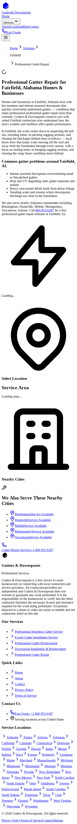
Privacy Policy (24, 690)
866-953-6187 (44, 210)
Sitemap (58, 820)
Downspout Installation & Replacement (40, 649)
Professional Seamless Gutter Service (39, 631)
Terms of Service (26, 695)
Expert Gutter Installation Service (36, 637)
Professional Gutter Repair (32, 654)
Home (14, 48)
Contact (20, 684)
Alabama (28, 48)
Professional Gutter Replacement (36, 643)
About (19, 678)
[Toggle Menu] (6, 37)
